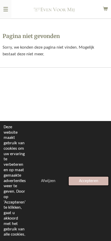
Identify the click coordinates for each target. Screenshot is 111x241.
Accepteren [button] (88, 181)
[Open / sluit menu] (5, 9)
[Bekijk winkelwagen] (105, 9)
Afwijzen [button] (48, 181)
